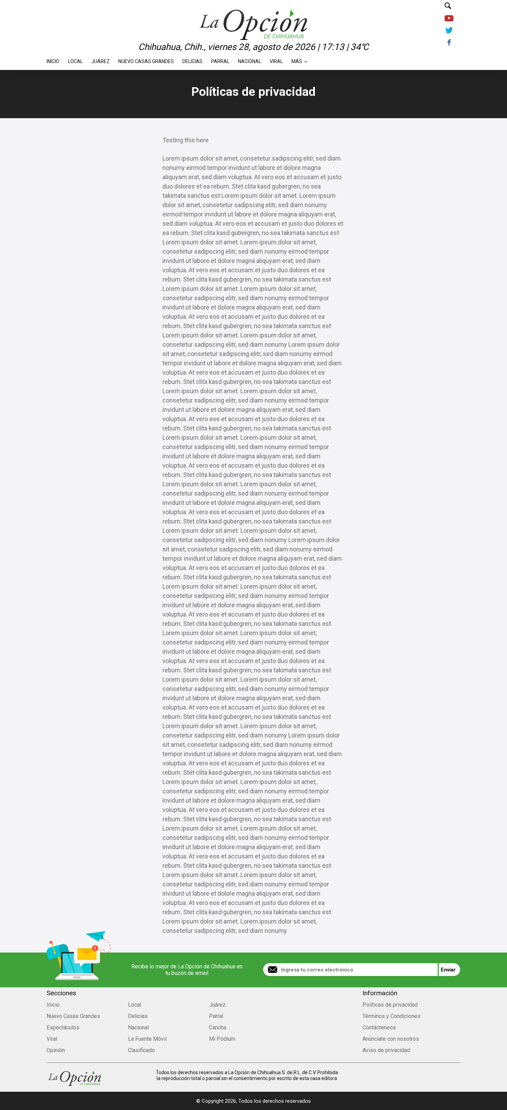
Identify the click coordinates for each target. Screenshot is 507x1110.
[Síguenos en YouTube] (449, 19)
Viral (276, 59)
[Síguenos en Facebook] (449, 43)
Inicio (53, 59)
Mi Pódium (222, 1039)
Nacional (249, 59)
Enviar (448, 970)
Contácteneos (379, 1027)
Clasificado (141, 1050)
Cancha (217, 1027)
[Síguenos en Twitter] (449, 31)
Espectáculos (63, 1027)
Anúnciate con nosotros (390, 1039)
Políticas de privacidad (390, 1004)
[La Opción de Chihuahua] (253, 13)
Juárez (100, 59)
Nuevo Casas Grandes (146, 59)
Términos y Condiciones (391, 1016)
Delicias (192, 59)
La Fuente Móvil (147, 1039)
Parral (220, 59)
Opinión (56, 1050)
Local (75, 59)
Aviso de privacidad (386, 1050)
